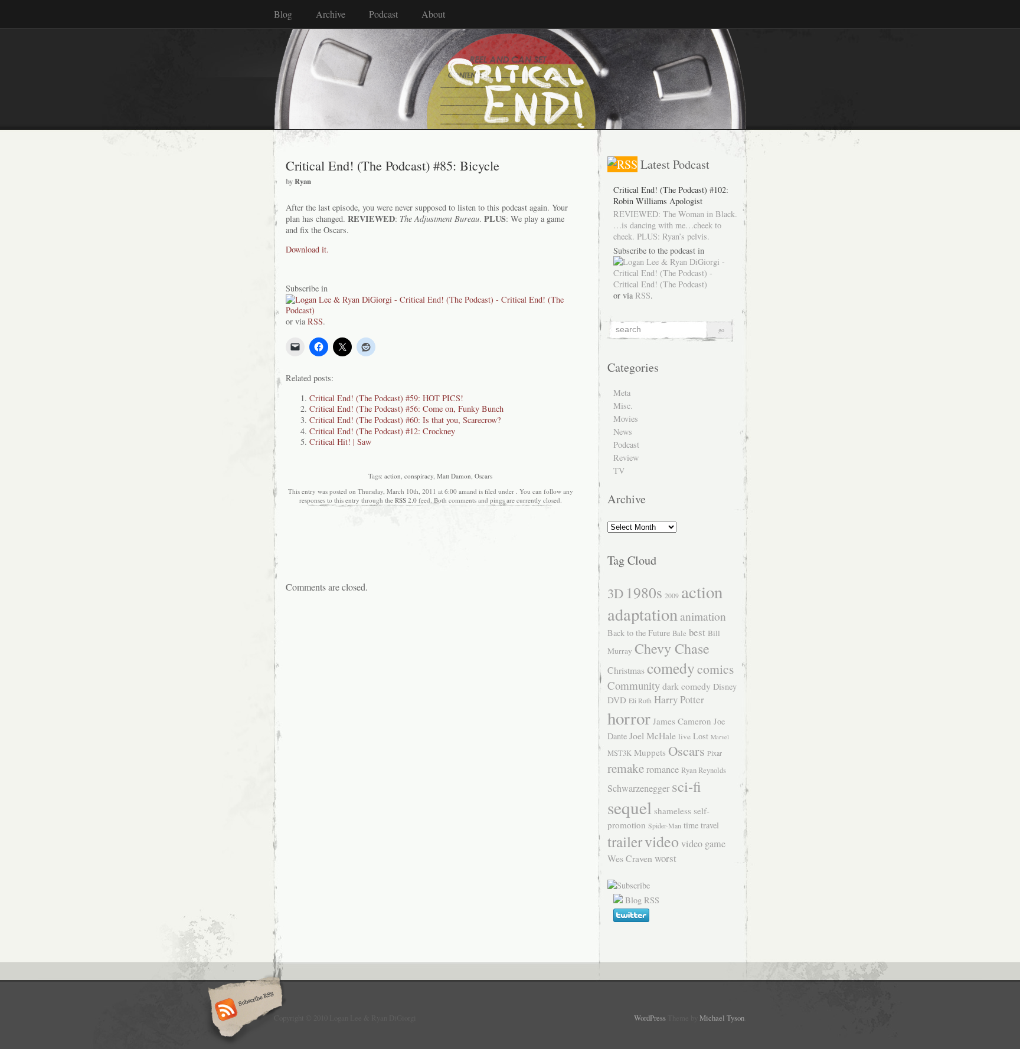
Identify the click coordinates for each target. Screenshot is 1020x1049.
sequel (629, 807)
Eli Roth (640, 700)
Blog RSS (642, 900)
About (433, 14)
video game (703, 843)
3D (615, 593)
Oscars (483, 475)
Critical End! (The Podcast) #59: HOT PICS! (386, 398)
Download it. (307, 249)
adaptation (642, 614)
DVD (616, 700)
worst (665, 858)
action (392, 475)
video (662, 841)
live (684, 736)
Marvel (720, 737)
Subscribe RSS (243, 1010)
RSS (315, 321)
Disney (725, 686)
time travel (701, 825)
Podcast (383, 14)
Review (626, 457)
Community (633, 685)
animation (703, 616)
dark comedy (686, 686)
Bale (679, 633)
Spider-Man (664, 825)
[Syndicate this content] (622, 164)
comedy (671, 668)
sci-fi (686, 786)
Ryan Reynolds (703, 770)
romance (662, 769)
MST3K (619, 753)
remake (625, 767)
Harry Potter (679, 699)
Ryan (303, 181)
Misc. (623, 405)
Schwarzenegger (638, 788)
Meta (621, 392)
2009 (672, 595)
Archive (330, 14)
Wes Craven (629, 858)
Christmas (626, 670)
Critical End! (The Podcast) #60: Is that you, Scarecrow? (405, 419)
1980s (644, 592)
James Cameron (682, 721)
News (622, 431)
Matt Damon (454, 475)
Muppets (650, 752)
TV (619, 470)
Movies (625, 418)
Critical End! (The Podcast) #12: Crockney (382, 431)
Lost (700, 736)
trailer (624, 841)
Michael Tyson (721, 1017)
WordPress (650, 1017)
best (697, 632)
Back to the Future (638, 632)
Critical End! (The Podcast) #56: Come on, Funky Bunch (406, 408)
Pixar (714, 753)
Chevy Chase (672, 648)
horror (628, 717)
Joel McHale (652, 735)
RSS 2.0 (406, 500)
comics (715, 668)
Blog (283, 14)
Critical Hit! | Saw (340, 441)
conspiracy (418, 475)
